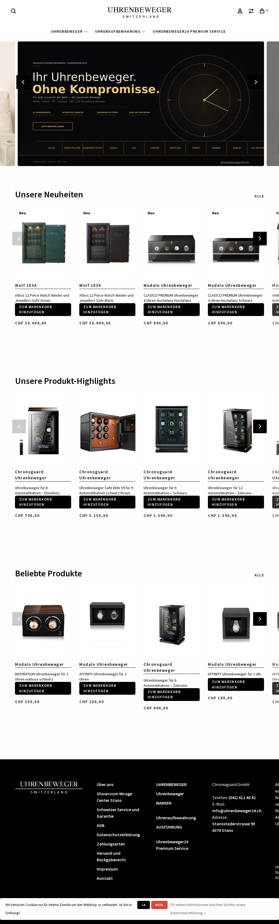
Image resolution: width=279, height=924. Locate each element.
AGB (100, 825)
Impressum (107, 869)
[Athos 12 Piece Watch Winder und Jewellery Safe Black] (107, 242)
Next (256, 82)
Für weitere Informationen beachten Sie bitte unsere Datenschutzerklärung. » (207, 908)
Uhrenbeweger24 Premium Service (189, 31)
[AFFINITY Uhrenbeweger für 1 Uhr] (236, 621)
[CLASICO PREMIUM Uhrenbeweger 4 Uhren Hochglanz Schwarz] (236, 242)
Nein (159, 905)
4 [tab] (146, 172)
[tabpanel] (139, 103)
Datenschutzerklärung (118, 834)
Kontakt (105, 878)
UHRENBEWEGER (67, 31)
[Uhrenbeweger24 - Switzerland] (49, 786)
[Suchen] (14, 11)
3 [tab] (142, 172)
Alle (259, 196)
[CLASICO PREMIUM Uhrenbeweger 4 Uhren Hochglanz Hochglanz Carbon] (172, 242)
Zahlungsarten (111, 844)
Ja (143, 905)
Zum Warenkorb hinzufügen (35, 310)
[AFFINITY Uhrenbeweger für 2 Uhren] (107, 621)
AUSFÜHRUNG (169, 827)
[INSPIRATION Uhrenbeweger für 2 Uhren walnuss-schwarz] (43, 621)
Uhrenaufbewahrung (118, 31)
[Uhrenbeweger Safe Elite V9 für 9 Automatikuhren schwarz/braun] (107, 429)
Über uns (105, 784)
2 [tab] (137, 172)
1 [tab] (133, 172)
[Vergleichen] (252, 11)
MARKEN (163, 803)
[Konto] (241, 11)
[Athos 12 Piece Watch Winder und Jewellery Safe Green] (43, 242)
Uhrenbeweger (170, 793)
